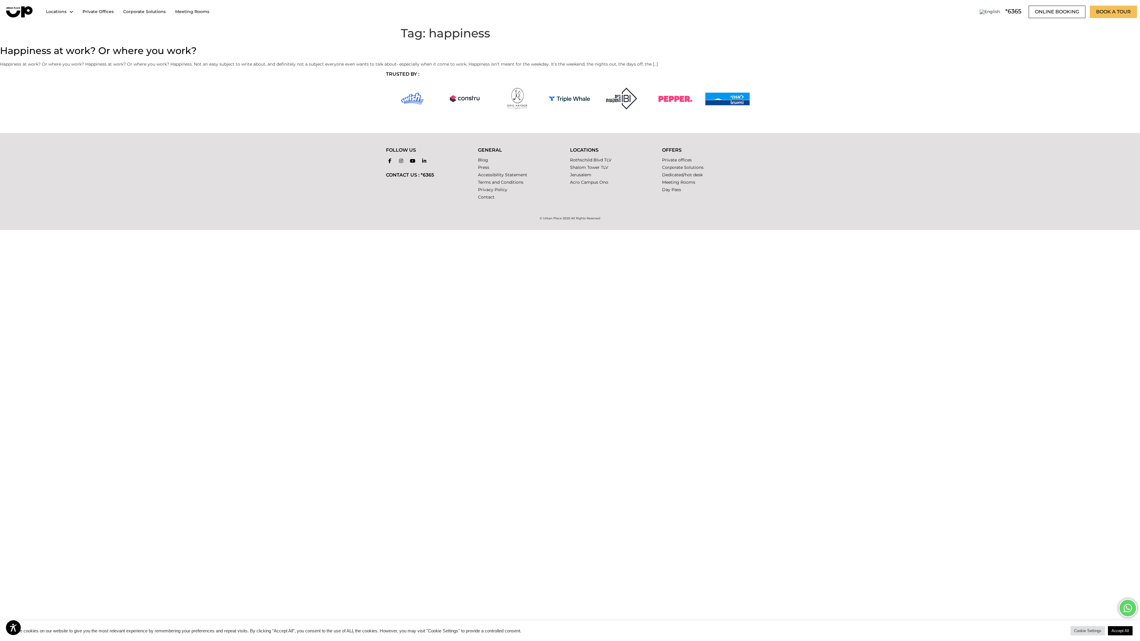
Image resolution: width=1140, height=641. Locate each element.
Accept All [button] (1120, 631)
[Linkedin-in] (424, 161)
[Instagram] (401, 161)
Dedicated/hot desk (682, 174)
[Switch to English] (990, 12)
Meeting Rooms (678, 182)
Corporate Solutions (683, 167)
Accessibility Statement (502, 174)
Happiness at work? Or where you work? (98, 50)
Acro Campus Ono (589, 182)
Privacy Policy (492, 189)
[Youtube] (413, 161)
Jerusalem (580, 174)
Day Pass (671, 189)
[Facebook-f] (390, 161)
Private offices (677, 160)
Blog (483, 160)
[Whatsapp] (1128, 608)
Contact (486, 197)
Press (483, 167)
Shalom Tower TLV (589, 167)
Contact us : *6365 (410, 175)
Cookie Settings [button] (1087, 631)
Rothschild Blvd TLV (591, 160)
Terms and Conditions (500, 182)
